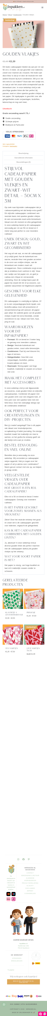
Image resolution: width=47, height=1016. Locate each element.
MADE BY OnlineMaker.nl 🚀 (23, 1012)
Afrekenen (16, 958)
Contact (30, 873)
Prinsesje (31, 612)
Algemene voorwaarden (30, 879)
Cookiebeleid (30, 893)
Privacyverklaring (30, 883)
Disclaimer (30, 888)
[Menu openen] (42, 7)
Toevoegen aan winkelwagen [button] (34, 658)
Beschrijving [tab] (23, 153)
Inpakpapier (13, 146)
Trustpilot (11, 970)
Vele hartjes (11, 648)
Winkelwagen (16, 961)
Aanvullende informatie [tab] (23, 158)
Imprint (30, 891)
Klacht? (30, 885)
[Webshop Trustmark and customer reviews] (39, 996)
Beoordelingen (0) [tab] (23, 162)
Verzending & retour (30, 875)
